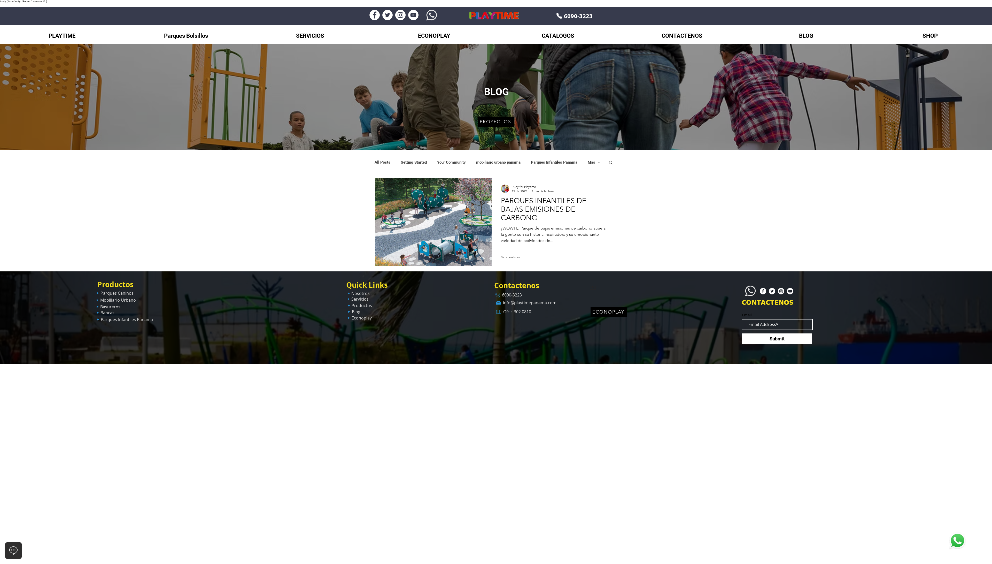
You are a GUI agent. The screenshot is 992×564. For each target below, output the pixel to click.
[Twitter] (387, 15)
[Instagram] (400, 15)
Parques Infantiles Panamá (554, 162)
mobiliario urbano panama (498, 162)
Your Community (451, 162)
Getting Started (414, 162)
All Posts (382, 162)
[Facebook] (374, 15)
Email (747, 315)
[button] (610, 163)
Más (591, 162)
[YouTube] (413, 15)
